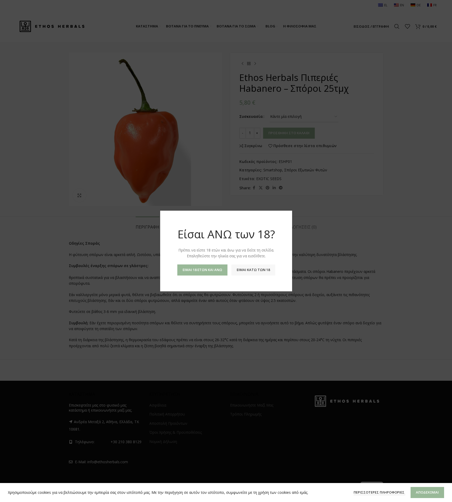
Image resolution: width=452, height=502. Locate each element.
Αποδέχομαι (427, 492)
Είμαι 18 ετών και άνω (202, 269)
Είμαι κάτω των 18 (253, 269)
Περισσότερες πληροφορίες (379, 492)
